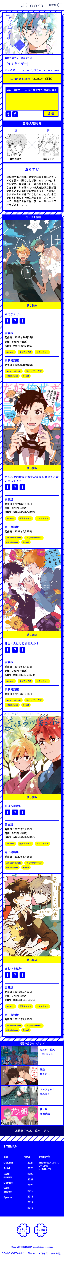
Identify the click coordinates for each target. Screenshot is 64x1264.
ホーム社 (56, 1253)
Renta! (26, 375)
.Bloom (31, 1253)
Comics (8, 1182)
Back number (8, 1175)
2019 (30, 1191)
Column (8, 1162)
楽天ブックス (25, 351)
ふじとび (10, 70)
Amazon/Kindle (13, 371)
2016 (30, 1208)
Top (6, 1157)
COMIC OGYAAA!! (13, 1253)
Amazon (10, 351)
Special (8, 1197)
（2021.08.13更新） (33, 79)
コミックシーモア (34, 371)
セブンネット (42, 351)
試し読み (32, 305)
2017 (30, 1202)
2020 (30, 1185)
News (27, 1157)
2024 (30, 1162)
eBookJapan (12, 375)
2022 (30, 1174)
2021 (30, 1179)
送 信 (50, 113)
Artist (7, 1168)
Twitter (43, 1157)
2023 (30, 1168)
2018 (30, 1196)
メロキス (43, 1253)
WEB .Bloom (8, 1190)
